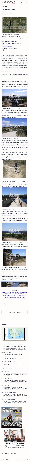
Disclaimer (7, 453)
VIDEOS (10, 299)
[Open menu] (2, 2)
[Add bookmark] (24, 13)
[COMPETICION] (10, 378)
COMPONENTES (7, 295)
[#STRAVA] (9, 343)
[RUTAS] (3, 304)
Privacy (11, 453)
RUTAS (6, 293)
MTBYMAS (7, 459)
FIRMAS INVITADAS (14, 297)
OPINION (4, 292)
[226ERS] (8, 385)
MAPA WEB (23, 299)
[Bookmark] (27, 2)
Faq (15, 453)
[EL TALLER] (9, 352)
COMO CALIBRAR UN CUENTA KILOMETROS (13, 354)
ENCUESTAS (22, 297)
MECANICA (11, 293)
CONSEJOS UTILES (19, 293)
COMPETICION (23, 292)
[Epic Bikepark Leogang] (11, 392)
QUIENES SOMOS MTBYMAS (10, 358)
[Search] (22, 2)
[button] (21, 459)
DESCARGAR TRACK (6, 46)
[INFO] (9, 357)
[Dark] (24, 2)
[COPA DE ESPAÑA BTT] (11, 399)
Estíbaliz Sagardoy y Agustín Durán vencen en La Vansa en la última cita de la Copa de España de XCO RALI (15, 403)
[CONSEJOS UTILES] (11, 361)
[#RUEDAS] (9, 367)
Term (2, 453)
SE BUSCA (15, 299)
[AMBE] (8, 371)
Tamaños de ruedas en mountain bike (12, 368)
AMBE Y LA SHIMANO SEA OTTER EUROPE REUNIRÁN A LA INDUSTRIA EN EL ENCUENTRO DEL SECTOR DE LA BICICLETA (15, 374)
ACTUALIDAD (16, 292)
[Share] (27, 13)
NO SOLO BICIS (17, 295)
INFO (19, 299)
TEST (12, 295)
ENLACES (5, 299)
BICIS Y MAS (9, 292)
